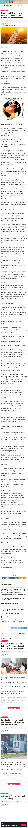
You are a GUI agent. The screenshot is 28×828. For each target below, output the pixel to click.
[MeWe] (16, 578)
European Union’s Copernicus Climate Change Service (15, 53)
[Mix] (19, 578)
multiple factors (10, 439)
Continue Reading (14, 708)
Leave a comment (22, 633)
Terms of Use (14, 825)
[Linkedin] (11, 578)
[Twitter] (6, 578)
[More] (24, 578)
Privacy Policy (5, 825)
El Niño (12, 312)
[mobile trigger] (2, 5)
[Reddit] (9, 578)
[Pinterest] (14, 578)
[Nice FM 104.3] (9, 5)
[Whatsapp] (22, 578)
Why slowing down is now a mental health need (13, 587)
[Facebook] (3, 578)
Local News (4, 10)
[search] (19, 5)
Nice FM (6, 23)
